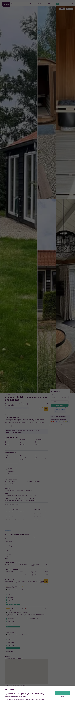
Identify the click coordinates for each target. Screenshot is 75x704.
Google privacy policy (20, 696)
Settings (62, 696)
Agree (62, 693)
